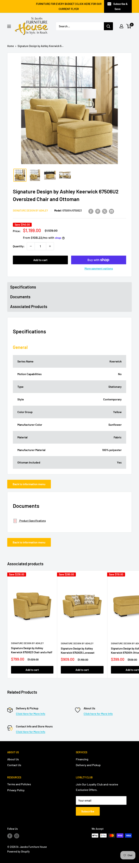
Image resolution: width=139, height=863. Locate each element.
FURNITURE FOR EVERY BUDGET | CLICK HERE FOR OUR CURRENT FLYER (69, 6)
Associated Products (28, 306)
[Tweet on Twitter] (104, 211)
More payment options (99, 268)
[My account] (121, 26)
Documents (20, 296)
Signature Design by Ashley (30, 210)
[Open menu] (9, 26)
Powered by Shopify (18, 851)
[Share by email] (111, 211)
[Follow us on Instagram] (16, 835)
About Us (13, 759)
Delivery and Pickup (88, 765)
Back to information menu (29, 484)
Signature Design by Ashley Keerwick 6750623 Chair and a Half (31, 650)
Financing (82, 759)
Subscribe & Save (120, 6)
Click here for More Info (98, 713)
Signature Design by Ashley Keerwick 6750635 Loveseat (77, 650)
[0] (129, 26)
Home (10, 46)
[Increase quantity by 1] (50, 246)
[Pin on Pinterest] (97, 211)
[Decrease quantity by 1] (31, 246)
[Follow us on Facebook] (9, 835)
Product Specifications (32, 520)
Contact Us (14, 765)
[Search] (108, 26)
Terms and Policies (19, 784)
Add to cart (40, 260)
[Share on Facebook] (90, 211)
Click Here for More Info (30, 713)
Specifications (23, 287)
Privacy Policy (16, 790)
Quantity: (19, 246)
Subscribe (87, 811)
